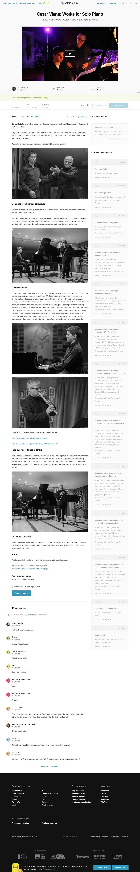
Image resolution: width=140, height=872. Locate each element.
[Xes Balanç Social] (40, 857)
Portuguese (85, 117)
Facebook (105, 790)
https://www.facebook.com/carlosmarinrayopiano (29, 566)
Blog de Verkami (78, 790)
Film (43, 799)
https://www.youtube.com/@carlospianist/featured (30, 438)
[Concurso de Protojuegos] (82, 857)
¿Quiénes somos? (79, 799)
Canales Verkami (78, 796)
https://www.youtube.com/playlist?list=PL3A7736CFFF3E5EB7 (35, 444)
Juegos (45, 802)
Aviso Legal (115, 837)
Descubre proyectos (10, 3)
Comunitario (17, 796)
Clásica (60, 90)
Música (14, 805)
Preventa (41, 3)
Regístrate (112, 3)
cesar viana (22, 90)
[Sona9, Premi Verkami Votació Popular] (117, 857)
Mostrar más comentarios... (50, 767)
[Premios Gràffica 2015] (22, 857)
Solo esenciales (102, 868)
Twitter (103, 793)
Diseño (14, 799)
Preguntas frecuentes (20, 823)
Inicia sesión (101, 3)
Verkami (70, 3)
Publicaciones (47, 805)
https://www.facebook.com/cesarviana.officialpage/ (30, 568)
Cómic (44, 796)
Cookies (125, 837)
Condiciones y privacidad (99, 837)
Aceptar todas (120, 868)
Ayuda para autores (49, 823)
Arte (43, 790)
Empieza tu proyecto (27, 3)
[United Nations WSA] (57, 857)
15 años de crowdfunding (81, 802)
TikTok (104, 802)
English (78, 117)
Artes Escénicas (18, 793)
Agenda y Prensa (78, 793)
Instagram (105, 799)
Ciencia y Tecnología (50, 793)
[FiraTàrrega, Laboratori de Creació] (99, 857)
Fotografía (16, 802)
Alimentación (17, 790)
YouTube (104, 796)
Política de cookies (49, 869)
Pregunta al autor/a (21, 593)
